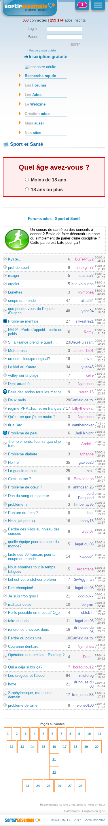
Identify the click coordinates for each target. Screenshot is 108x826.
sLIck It (87, 612)
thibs (90, 471)
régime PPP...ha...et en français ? (36, 408)
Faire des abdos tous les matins (35, 392)
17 (65, 746)
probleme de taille (22, 705)
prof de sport (18, 267)
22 (54, 772)
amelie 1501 (83, 350)
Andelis (87, 444)
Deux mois (17, 400)
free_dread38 (83, 695)
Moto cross (17, 350)
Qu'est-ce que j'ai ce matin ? (31, 417)
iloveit (89, 359)
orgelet (13, 284)
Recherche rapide (40, 76)
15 (43, 746)
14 (33, 746)
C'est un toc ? (19, 479)
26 (59, 785)
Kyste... (14, 259)
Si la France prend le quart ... (32, 342)
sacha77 (86, 275)
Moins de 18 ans (48, 179)
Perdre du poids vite (24, 638)
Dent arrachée (19, 384)
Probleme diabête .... (25, 454)
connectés (34, 20)
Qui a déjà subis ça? (25, 667)
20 (96, 746)
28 (80, 785)
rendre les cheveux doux (28, 629)
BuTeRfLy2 (84, 259)
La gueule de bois (22, 471)
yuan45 (88, 367)
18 (75, 746)
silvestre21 (84, 321)
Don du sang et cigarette (28, 496)
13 (22, 746)
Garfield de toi (82, 400)
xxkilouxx (86, 596)
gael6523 (86, 462)
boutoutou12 (83, 667)
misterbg (86, 675)
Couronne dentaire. (23, 646)
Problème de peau (23, 433)
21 (54, 759)
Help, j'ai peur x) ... (23, 521)
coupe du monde (22, 300)
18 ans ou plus (46, 189)
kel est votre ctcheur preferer (32, 579)
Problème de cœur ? (25, 487)
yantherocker (83, 425)
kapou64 (86, 556)
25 (48, 785)
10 (89, 733)
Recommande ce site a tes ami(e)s (63, 804)
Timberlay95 (83, 504)
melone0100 (83, 705)
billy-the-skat (83, 408)
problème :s (18, 504)
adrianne (86, 454)
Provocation (84, 479)
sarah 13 (86, 392)
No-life (13, 462)
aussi (34, 123)
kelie (90, 375)
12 (11, 746)
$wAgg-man (84, 579)
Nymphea (86, 292)
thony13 (87, 521)
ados (37, 114)
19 (86, 746)
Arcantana (85, 569)
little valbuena (82, 284)
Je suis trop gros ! (23, 596)
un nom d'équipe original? (29, 359)
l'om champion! (20, 588)
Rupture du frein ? (23, 513)
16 (54, 746)
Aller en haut (96, 804)
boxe (12, 684)
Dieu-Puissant (82, 342)
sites (33, 133)
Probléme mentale (23, 321)
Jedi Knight (84, 433)
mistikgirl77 (84, 267)
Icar (90, 513)
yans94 (88, 311)
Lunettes (15, 292)
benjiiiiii (88, 604)
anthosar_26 (83, 487)
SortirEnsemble (94, 820)
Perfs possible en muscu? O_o (34, 612)
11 (99, 733)
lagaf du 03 (84, 544)
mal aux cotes (20, 604)
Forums (35, 85)
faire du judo (18, 621)
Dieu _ (88, 657)
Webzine (35, 104)
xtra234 (87, 300)
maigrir (13, 275)
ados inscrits (68, 20)
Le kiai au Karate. (22, 367)
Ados (33, 95)
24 (38, 785)
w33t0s (88, 531)
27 (70, 785)
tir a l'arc (15, 425)
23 (27, 785)
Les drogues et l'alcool (26, 675)
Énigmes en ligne (93, 810)
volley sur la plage (23, 375)
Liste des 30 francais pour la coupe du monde (31, 556)
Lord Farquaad (86, 495)
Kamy (89, 332)
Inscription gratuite (48, 56)
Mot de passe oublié (42, 50)
